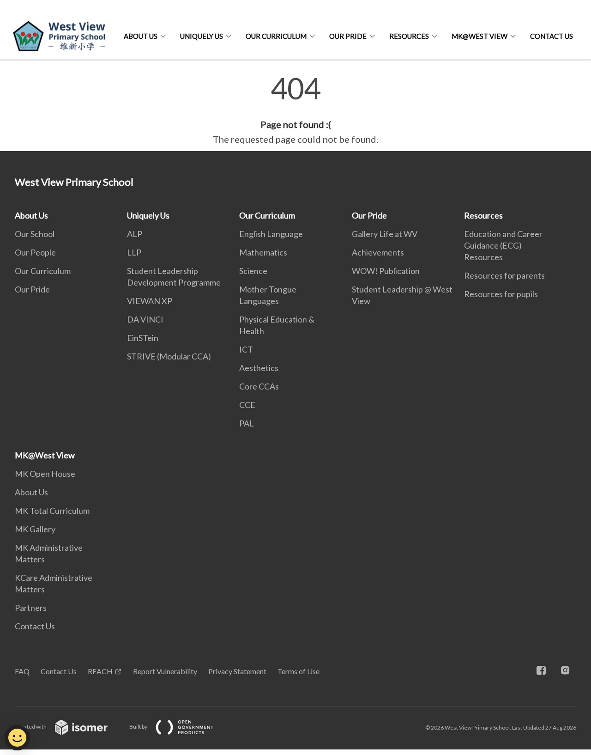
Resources (409, 36)
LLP (134, 252)
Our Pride (348, 36)
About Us (140, 36)
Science (253, 271)
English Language (271, 234)
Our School (34, 234)
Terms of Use (298, 671)
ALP (134, 234)
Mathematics (263, 252)
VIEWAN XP (149, 301)
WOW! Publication (386, 271)
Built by (138, 726)
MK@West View (479, 36)
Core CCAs (259, 386)
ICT (246, 349)
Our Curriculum (276, 36)
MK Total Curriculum (52, 510)
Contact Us (551, 36)
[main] (295, 109)
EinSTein (142, 338)
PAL (246, 423)
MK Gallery (35, 529)
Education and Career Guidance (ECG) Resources (503, 245)
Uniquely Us (201, 36)
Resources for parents (504, 275)
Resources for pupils (501, 294)
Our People (35, 252)
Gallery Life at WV (384, 234)
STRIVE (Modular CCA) (169, 356)
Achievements (378, 252)
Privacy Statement (237, 671)
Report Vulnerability (165, 671)
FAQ (22, 671)
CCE (247, 405)
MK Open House (45, 474)
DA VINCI (145, 319)
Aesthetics (258, 368)
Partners (31, 608)
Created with (31, 726)
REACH (100, 671)
